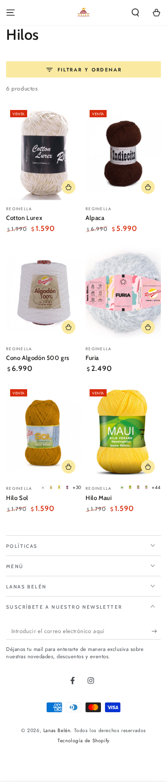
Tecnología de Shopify (83, 740)
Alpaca (95, 218)
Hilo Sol (17, 498)
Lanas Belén (57, 730)
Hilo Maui (98, 498)
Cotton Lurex (24, 218)
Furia (92, 358)
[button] (135, 12)
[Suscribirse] (156, 631)
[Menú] (10, 12)
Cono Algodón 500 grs (37, 358)
